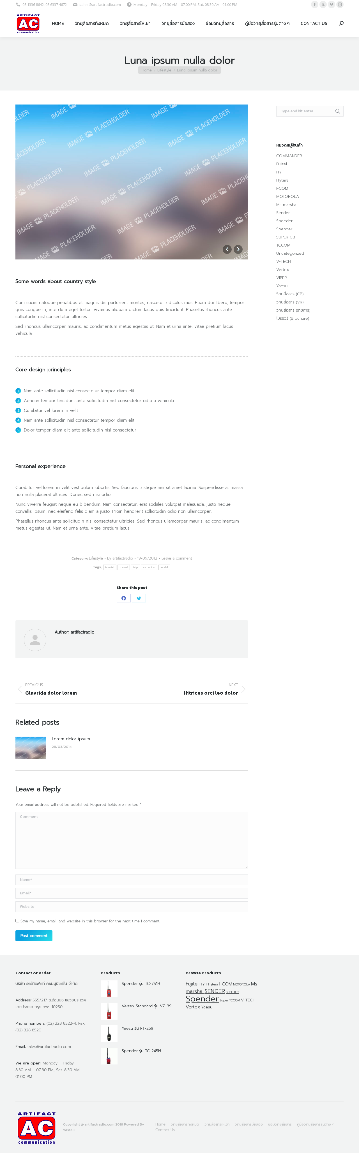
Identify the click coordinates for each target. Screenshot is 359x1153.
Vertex (282, 270)
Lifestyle (96, 558)
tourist (109, 567)
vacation (149, 567)
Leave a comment (177, 558)
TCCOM (283, 245)
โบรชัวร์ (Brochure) (292, 318)
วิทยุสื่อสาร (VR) (289, 302)
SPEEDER (232, 992)
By (120, 558)
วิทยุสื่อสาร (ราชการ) (293, 310)
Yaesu (281, 286)
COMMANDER (289, 156)
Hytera (282, 180)
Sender (283, 213)
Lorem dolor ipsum (71, 739)
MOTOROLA (287, 196)
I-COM (282, 188)
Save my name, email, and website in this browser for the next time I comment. (90, 921)
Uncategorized (290, 253)
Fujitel (281, 164)
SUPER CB (285, 237)
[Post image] (30, 748)
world (164, 567)
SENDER (214, 991)
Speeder (284, 221)
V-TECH (283, 262)
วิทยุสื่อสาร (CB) (289, 294)
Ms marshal (286, 205)
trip (135, 567)
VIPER (281, 278)
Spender (284, 229)
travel (123, 567)
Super (224, 1000)
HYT (280, 172)
